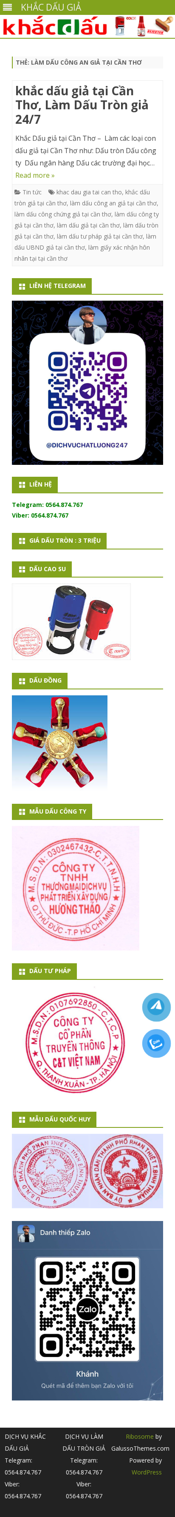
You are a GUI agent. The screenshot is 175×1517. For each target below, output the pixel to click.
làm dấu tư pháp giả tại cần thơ (100, 236)
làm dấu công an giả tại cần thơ (113, 203)
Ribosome (140, 1436)
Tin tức (32, 192)
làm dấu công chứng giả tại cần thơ (62, 214)
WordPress (147, 1472)
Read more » (35, 175)
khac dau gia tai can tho (89, 192)
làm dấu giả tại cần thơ (88, 225)
